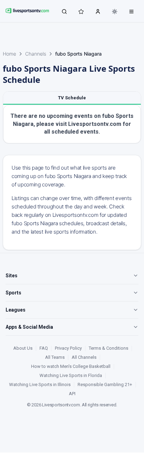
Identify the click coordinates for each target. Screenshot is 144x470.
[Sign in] (98, 11)
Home (9, 54)
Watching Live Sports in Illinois (40, 384)
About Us (23, 348)
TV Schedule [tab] (72, 97)
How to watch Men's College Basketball (70, 366)
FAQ (43, 348)
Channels (35, 54)
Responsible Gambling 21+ (105, 384)
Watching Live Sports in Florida (70, 375)
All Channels (84, 357)
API (72, 393)
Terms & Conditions (108, 348)
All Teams (55, 357)
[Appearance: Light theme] (114, 11)
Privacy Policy (68, 348)
